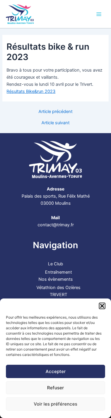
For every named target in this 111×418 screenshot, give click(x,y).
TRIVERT (58, 294)
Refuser (55, 387)
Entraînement (58, 272)
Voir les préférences (55, 404)
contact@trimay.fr (56, 224)
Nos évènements (55, 279)
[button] (102, 306)
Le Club (55, 264)
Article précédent (55, 111)
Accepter (56, 371)
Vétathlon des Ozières (58, 287)
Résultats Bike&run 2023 (31, 91)
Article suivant (55, 123)
